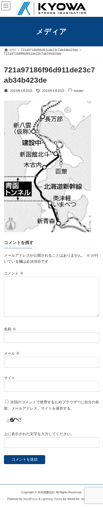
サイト (9, 377)
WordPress (30, 498)
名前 (10, 329)
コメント (14, 273)
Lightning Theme (51, 498)
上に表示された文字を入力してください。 (39, 434)
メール (12, 353)
